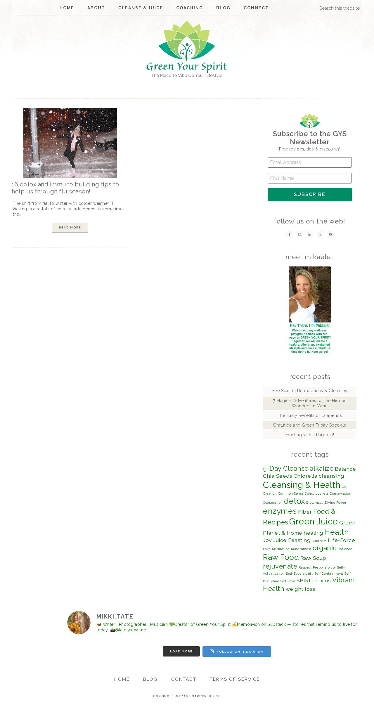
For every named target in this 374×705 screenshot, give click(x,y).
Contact (183, 679)
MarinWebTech (206, 696)
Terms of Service (235, 679)
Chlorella (306, 476)
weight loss (301, 589)
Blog (150, 679)
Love (267, 549)
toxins (323, 580)
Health (336, 531)
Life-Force (341, 540)
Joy (267, 540)
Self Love (287, 581)
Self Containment (329, 573)
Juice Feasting (291, 540)
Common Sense (291, 493)
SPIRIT (305, 580)
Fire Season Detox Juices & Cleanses (309, 390)
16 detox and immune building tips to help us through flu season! (65, 188)
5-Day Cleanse (286, 468)
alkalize (321, 468)
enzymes (280, 510)
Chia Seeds (277, 476)
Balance (345, 469)
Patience (345, 549)
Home (122, 679)
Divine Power (335, 502)
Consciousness (317, 493)
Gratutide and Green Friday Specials (309, 425)
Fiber (305, 512)
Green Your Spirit (187, 49)
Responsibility (324, 567)
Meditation (281, 549)
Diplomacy (315, 502)
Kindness (319, 541)
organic (325, 548)
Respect (305, 567)
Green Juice (313, 521)
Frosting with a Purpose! (309, 434)
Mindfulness (301, 549)
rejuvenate (280, 566)
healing (313, 533)
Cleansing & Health (301, 485)
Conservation (340, 493)
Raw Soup (313, 558)
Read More (70, 227)
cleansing (331, 476)
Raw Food (281, 557)
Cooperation (273, 502)
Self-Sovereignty (299, 573)
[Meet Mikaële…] (309, 310)
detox (294, 500)
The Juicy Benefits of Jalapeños (310, 415)
